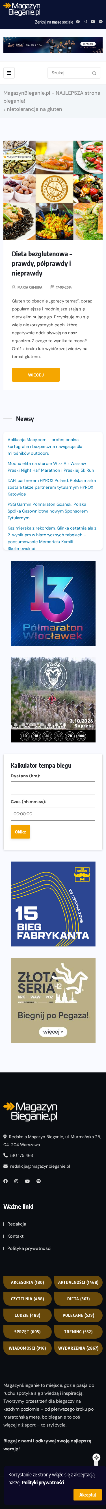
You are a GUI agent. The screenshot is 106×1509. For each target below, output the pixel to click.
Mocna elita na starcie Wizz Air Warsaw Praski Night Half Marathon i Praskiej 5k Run (51, 467)
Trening (78, 1331)
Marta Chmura (30, 287)
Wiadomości (27, 1348)
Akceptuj (87, 1495)
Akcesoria (27, 1282)
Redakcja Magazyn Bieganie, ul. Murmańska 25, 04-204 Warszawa (52, 1141)
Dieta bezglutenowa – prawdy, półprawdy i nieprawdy (42, 263)
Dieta (78, 1298)
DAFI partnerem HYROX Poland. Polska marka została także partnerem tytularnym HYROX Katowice (52, 487)
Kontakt (15, 1236)
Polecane (78, 1315)
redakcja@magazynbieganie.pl (40, 1166)
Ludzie (27, 1315)
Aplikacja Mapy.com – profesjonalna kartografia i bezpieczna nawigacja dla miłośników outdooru (45, 446)
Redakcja (16, 1224)
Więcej (36, 375)
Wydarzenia (78, 1348)
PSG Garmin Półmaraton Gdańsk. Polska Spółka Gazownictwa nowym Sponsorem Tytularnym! (48, 511)
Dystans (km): (25, 776)
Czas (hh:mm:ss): (28, 802)
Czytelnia (27, 1298)
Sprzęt (27, 1331)
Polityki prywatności (43, 1482)
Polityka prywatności (29, 1248)
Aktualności (78, 1282)
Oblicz (20, 831)
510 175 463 (21, 1155)
